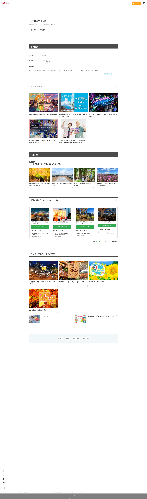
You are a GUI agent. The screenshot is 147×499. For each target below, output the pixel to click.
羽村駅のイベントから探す (68, 492)
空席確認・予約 (40, 226)
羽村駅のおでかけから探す (56, 492)
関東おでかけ (25, 492)
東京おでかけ (39, 492)
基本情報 (34, 46)
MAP (56, 62)
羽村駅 (60, 338)
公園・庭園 (86, 338)
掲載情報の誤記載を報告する (111, 74)
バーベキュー (99, 241)
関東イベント (32, 492)
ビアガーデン (107, 241)
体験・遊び (76, 338)
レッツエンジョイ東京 (16, 492)
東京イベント (46, 492)
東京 (68, 338)
